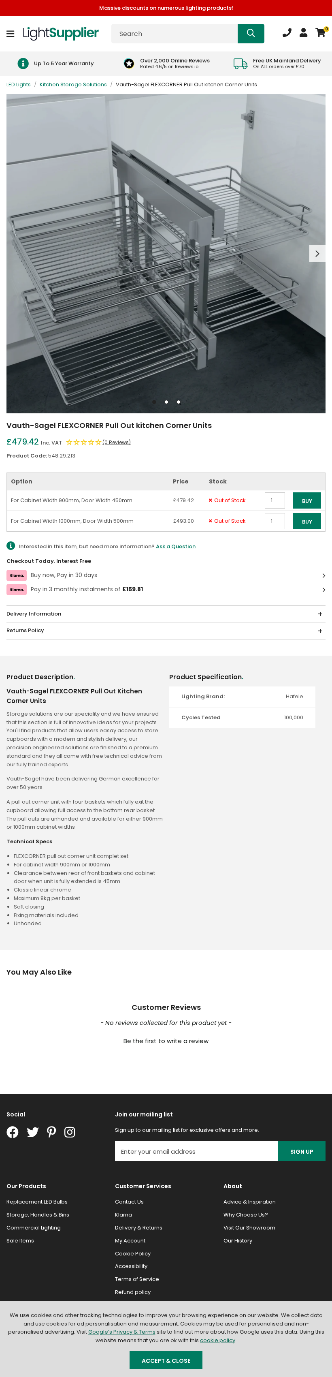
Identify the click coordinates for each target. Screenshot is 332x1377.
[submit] (251, 33)
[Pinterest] (51, 1132)
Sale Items (20, 1240)
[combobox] (187, 33)
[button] (320, 33)
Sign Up (301, 1152)
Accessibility (131, 1266)
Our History (237, 1240)
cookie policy (217, 1340)
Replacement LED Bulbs (37, 1202)
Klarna (123, 1215)
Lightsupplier (60, 33)
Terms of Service (137, 1279)
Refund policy (133, 1292)
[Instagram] (70, 1132)
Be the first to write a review (166, 1041)
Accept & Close (166, 1361)
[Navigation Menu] (10, 33)
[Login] (303, 33)
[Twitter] (33, 1132)
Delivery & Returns (138, 1228)
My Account (130, 1240)
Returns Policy (25, 630)
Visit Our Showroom (249, 1228)
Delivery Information (33, 614)
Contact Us (129, 1202)
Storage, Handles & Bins (37, 1215)
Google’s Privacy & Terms (121, 1332)
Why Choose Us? (245, 1215)
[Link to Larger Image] (166, 253)
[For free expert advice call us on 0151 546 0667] (287, 33)
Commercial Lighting (33, 1228)
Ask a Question (176, 546)
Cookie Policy (133, 1253)
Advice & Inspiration (249, 1202)
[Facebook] (12, 1132)
